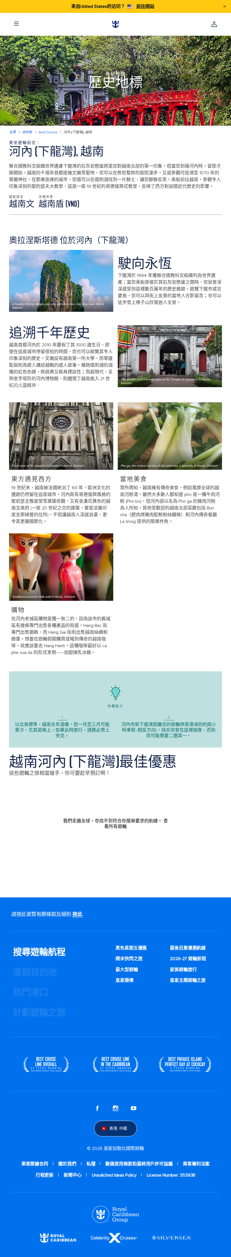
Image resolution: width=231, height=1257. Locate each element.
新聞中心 (73, 1175)
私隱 (90, 1164)
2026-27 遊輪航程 (188, 959)
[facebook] (97, 1108)
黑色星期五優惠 (131, 948)
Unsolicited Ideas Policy (114, 1175)
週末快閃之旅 (128, 959)
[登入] (214, 24)
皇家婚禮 (124, 980)
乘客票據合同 (34, 1164)
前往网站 (145, 6)
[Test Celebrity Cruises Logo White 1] (114, 1237)
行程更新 (45, 1175)
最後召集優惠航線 (188, 948)
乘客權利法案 (196, 1164)
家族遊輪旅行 (183, 969)
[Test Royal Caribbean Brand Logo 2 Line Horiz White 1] (58, 1237)
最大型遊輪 (126, 969)
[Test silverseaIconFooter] (171, 1237)
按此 (77, 914)
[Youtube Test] (133, 1108)
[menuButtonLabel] (16, 24)
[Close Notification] (224, 6)
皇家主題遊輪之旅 (188, 980)
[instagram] (115, 1108)
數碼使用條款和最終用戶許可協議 (139, 1164)
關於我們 (67, 1164)
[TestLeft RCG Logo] (115, 1214)
